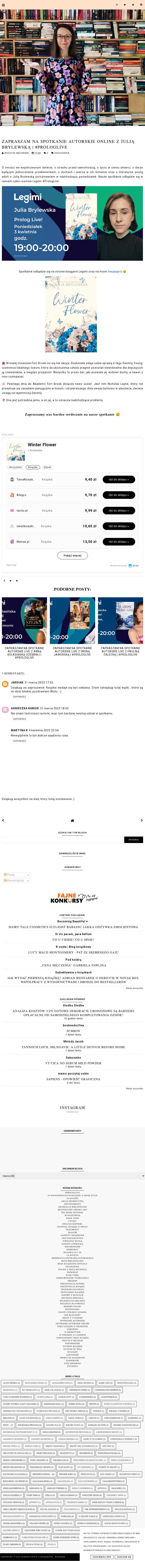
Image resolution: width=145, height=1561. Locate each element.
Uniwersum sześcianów (41, 1516)
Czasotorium (107, 1397)
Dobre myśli (75, 1404)
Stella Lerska (67, 1495)
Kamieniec (133, 1418)
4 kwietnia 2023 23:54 (44, 730)
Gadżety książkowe (72, 1235)
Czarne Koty (64, 1397)
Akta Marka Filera (34, 1383)
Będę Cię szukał (53, 1390)
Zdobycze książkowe (72, 1358)
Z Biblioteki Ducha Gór (34, 1537)
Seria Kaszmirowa (12, 1488)
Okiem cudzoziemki (12, 1460)
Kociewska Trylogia (28, 1425)
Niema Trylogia (44, 1453)
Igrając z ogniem (118, 1411)
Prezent (72, 1281)
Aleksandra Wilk (61, 1383)
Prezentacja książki (72, 1286)
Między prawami (54, 1446)
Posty (10, 874)
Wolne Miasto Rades (114, 1523)
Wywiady (72, 1352)
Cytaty (72, 1221)
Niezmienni (84, 1453)
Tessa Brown (70, 1509)
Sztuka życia (52, 1502)
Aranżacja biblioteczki (72, 1207)
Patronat (72, 1272)
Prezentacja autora (72, 1284)
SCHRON (73, 1031)
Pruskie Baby (66, 1474)
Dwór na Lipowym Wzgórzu (118, 1404)
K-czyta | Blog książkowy (73, 946)
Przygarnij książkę (72, 1292)
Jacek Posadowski (28, 1418)
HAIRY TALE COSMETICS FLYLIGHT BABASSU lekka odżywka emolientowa (73, 927)
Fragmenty (72, 1230)
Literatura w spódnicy (122, 1439)
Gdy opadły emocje (75, 1411)
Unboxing (72, 1329)
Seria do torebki (55, 1488)
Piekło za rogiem (119, 1460)
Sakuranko (73, 1057)
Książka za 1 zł (73, 1252)
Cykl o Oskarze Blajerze (16, 1397)
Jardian (17, 682)
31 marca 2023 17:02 (39, 682)
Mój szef (107, 1446)
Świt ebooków (72, 1363)
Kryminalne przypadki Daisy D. (19, 1432)
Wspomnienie (72, 1343)
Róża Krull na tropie (14, 1481)
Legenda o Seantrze (13, 1439)
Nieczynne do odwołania (16, 1453)
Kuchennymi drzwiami (77, 1432)
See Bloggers (72, 1315)
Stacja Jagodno (11, 1495)
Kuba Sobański (50, 1432)
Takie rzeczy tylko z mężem (106, 1502)
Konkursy (73, 1249)
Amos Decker (84, 1383)
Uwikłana (66, 1516)
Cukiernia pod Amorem (106, 1390)
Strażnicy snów (115, 1495)
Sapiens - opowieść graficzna (73, 1079)
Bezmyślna (9, 1390)
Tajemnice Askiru (75, 1502)
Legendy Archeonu (41, 1439)
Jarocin (92, 1418)
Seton (101, 1488)
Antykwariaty (72, 1204)
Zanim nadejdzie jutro (64, 1537)
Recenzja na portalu (72, 1304)
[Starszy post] (142, 820)
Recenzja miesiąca (73, 1298)
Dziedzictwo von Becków (16, 1411)
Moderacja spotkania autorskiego (72, 1258)
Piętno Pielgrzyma (12, 1467)
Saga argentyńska (112, 1481)
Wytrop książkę (72, 1346)
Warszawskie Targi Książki (72, 1338)
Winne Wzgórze (61, 1523)
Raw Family (106, 1474)
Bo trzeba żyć (29, 1390)
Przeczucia (87, 1474)
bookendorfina (73, 1025)
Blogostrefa (72, 1215)
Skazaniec (116, 1488)
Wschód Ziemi (10, 1530)
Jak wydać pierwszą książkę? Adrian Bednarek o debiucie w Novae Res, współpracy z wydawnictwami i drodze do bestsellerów (73, 980)
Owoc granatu (37, 1460)
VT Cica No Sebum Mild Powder (73, 1063)
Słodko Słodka (73, 1005)
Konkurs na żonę (97, 1425)
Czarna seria (43, 1397)
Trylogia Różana (123, 1509)
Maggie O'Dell (10, 1446)
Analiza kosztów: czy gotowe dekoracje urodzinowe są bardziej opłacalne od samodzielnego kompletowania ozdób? (73, 1013)
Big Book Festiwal (72, 1212)
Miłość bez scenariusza (82, 1446)
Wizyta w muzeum (72, 1341)
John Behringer (112, 1418)
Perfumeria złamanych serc (88, 1460)
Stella (48, 1495)
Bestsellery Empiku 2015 (72, 1210)
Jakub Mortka (53, 1418)
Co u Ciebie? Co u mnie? (73, 939)
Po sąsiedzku (84, 1467)
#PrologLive (72, 1193)
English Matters (72, 1224)
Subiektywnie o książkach (73, 972)
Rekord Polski (72, 1306)
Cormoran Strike (78, 1390)
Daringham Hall (52, 1404)
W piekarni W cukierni (72, 1335)
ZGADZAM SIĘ (124, 1557)
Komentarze (15, 880)
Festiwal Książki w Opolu (72, 1227)
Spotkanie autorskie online (72, 1323)
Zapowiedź (72, 1355)
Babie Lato (104, 1383)
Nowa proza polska (108, 1453)
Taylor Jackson (48, 1509)
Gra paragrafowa (72, 1238)
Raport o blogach (72, 1295)
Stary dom (32, 1495)
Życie (50, 1544)
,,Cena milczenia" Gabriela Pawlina (73, 965)
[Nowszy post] (3, 820)
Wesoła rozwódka (12, 1523)
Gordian (97, 1411)
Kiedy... (6, 1425)
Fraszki (72, 1232)
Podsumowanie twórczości (72, 1278)
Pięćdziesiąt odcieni (40, 1467)
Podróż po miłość (108, 1467)
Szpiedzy (33, 1502)
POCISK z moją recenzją (72, 1269)
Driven (92, 1404)
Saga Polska (63, 1481)
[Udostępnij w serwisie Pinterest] (17, 581)
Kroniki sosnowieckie (124, 1425)
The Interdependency (96, 1509)
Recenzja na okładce (72, 1301)
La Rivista (73, 1255)
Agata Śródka (10, 1383)
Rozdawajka (72, 1309)
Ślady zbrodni (10, 1544)
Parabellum (59, 1460)
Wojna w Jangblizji (86, 1523)
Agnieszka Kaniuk (25, 708)
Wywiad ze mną (72, 1349)
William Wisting (38, 1523)
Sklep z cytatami (72, 1318)
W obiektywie (73, 1332)
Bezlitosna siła (125, 1383)
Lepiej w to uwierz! (93, 1439)
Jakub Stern (74, 1418)
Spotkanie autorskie (72, 1321)
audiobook (72, 1360)
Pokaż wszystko (134, 988)
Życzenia (72, 1366)
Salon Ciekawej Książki (72, 1312)
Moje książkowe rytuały (72, 1264)
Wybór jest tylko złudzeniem (70, 1530)
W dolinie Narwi (87, 1516)
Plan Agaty (64, 1467)
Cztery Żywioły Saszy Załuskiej (19, 1404)
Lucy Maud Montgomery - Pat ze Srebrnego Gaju (73, 952)
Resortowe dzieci (128, 1474)
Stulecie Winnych (12, 1502)
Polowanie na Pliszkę (14, 1474)
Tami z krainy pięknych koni (17, 1509)
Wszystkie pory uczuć (36, 1530)
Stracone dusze (90, 1495)
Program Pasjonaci (72, 1289)
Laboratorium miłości (107, 1432)
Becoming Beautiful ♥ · (73, 921)
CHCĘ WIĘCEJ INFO (102, 1557)
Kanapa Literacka (72, 1244)
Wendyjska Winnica (113, 1516)
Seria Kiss (34, 1488)
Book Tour (72, 1218)
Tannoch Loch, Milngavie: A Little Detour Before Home (73, 1047)
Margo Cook (31, 1446)
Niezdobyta (66, 1453)
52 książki (72, 1198)
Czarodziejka (86, 1397)
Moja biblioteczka (72, 1261)
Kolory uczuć (73, 1425)
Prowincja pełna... (42, 1474)
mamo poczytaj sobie (73, 1073)
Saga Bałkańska (41, 1481)
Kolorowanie (72, 1247)
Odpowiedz (19, 697)
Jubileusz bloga (72, 1241)
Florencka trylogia (47, 1411)
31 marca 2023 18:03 (54, 708)
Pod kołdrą (74, 959)
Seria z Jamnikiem (81, 1488)
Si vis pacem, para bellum (73, 934)
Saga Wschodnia (86, 1481)
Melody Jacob (73, 1041)
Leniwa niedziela (67, 1439)
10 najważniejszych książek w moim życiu (73, 1195)
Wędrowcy (8, 1537)
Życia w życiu (33, 1544)
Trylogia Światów (12, 1516)
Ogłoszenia (62, 153)
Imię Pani (7, 1418)
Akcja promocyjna (72, 1201)
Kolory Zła (52, 1425)
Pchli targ (72, 1275)
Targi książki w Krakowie (72, 1326)
